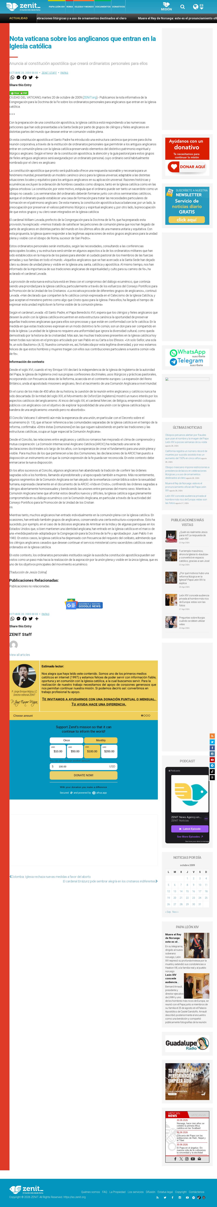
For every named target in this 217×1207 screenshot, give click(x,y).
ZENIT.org (89, 97)
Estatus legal (165, 1192)
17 (200, 891)
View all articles (19, 655)
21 (181, 897)
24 (200, 897)
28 (181, 904)
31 (200, 904)
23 (193, 897)
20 (174, 897)
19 (168, 897)
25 (206, 897)
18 (206, 891)
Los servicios (136, 1192)
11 (206, 885)
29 (187, 904)
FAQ (104, 1192)
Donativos (118, 6)
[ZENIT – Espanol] (27, 7)
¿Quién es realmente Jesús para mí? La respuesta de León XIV (193, 535)
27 (174, 904)
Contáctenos (196, 1192)
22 (187, 897)
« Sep (168, 912)
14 (181, 891)
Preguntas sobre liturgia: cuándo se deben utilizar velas (192, 621)
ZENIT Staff (49, 72)
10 (200, 885)
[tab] (176, 1114)
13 (174, 891)
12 (168, 891)
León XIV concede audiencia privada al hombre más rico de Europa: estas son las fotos (186, 499)
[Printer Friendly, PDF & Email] (18, 93)
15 (187, 891)
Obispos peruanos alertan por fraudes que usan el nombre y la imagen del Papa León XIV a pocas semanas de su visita (187, 438)
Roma (69, 6)
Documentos (103, 6)
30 (193, 904)
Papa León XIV (57, 6)
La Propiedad (117, 1192)
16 (193, 891)
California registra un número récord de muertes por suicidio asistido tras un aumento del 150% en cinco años (186, 455)
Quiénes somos (90, 1192)
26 (168, 904)
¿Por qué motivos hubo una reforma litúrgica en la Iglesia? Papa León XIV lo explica (194, 578)
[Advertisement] (83, 843)
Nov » (175, 912)
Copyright (180, 1192)
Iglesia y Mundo (84, 6)
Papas (64, 72)
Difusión (150, 1192)
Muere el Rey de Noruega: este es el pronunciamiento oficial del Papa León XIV (150, 18)
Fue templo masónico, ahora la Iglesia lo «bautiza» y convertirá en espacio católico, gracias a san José (194, 556)
